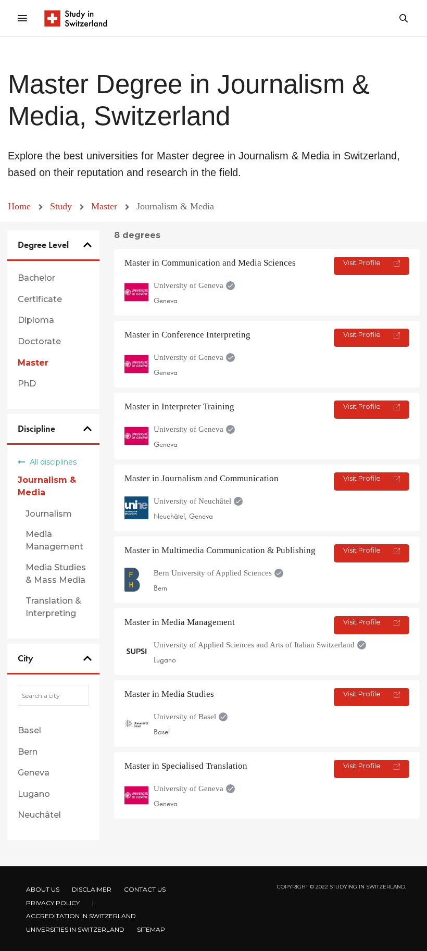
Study (62, 206)
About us (42, 889)
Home (20, 206)
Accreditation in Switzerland (81, 916)
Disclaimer (91, 889)
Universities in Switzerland (75, 929)
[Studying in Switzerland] (75, 18)
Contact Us (145, 889)
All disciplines (52, 462)
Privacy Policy (53, 903)
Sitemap (151, 929)
